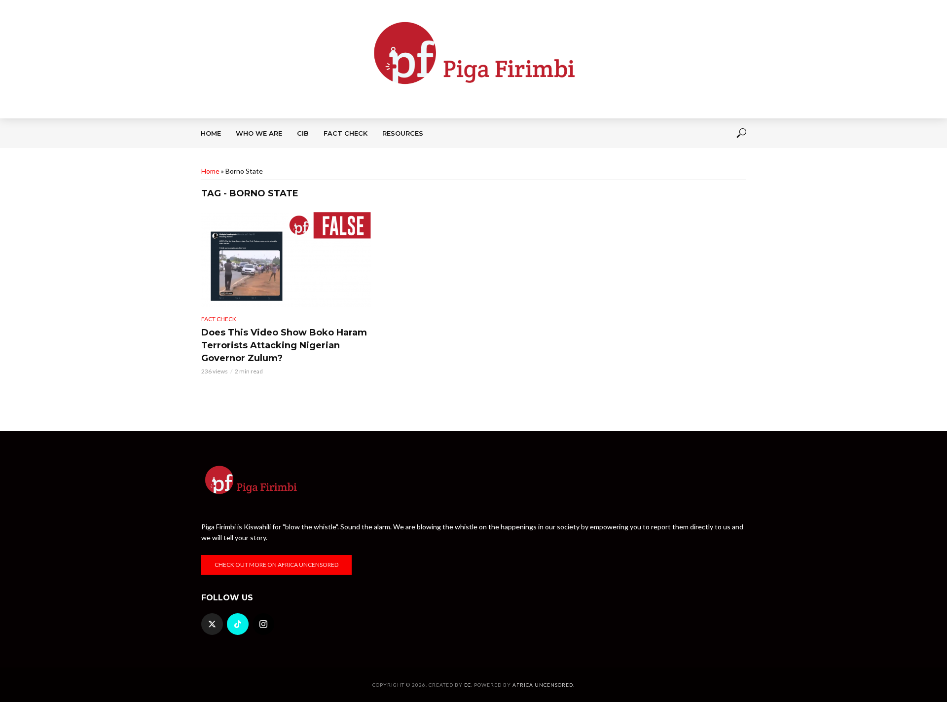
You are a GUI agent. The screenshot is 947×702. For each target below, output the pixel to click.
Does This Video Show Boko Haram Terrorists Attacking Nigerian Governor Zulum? (284, 345)
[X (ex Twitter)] (212, 624)
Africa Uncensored (542, 685)
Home (211, 133)
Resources (402, 133)
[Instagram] (263, 624)
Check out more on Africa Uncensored (276, 564)
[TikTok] (238, 624)
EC (467, 685)
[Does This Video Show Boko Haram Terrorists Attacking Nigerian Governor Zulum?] (286, 259)
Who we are (259, 133)
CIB (303, 133)
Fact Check (345, 133)
